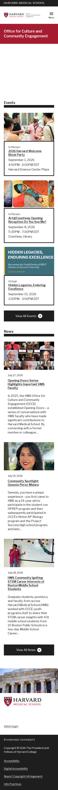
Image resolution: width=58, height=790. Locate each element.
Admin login (11, 726)
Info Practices (12, 784)
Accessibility (11, 760)
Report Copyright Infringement (23, 776)
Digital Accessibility (16, 768)
